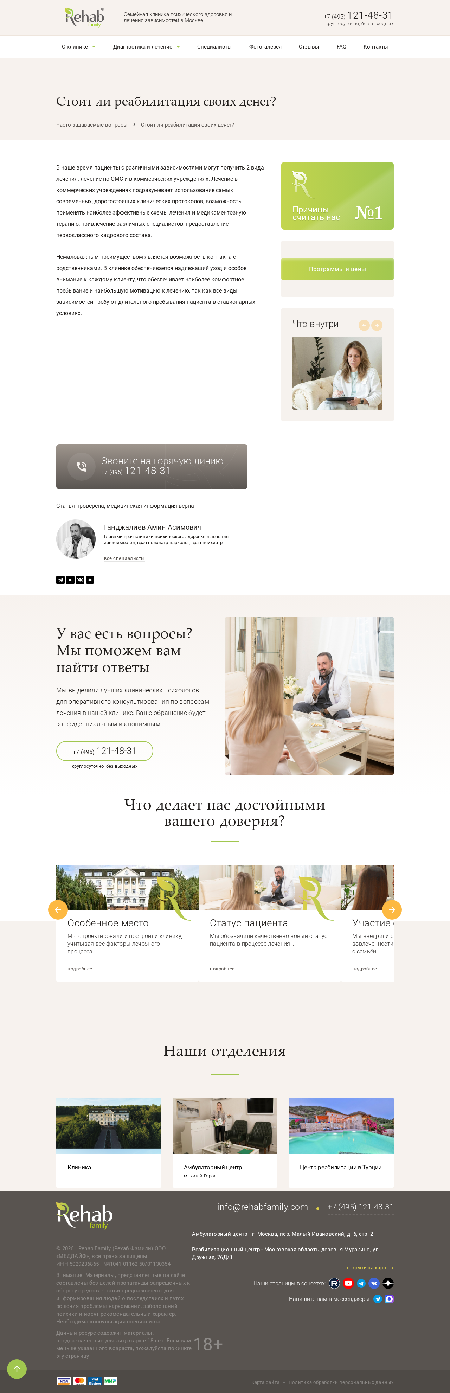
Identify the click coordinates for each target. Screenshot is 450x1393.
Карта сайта (265, 1382)
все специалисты (124, 558)
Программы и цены (337, 269)
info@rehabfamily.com (262, 1207)
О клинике (75, 47)
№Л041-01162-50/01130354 (137, 1264)
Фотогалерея (265, 47)
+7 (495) (359, 16)
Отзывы (309, 47)
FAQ (341, 47)
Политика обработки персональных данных (341, 1382)
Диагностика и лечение (142, 47)
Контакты (376, 47)
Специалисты (214, 47)
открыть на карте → (370, 1267)
